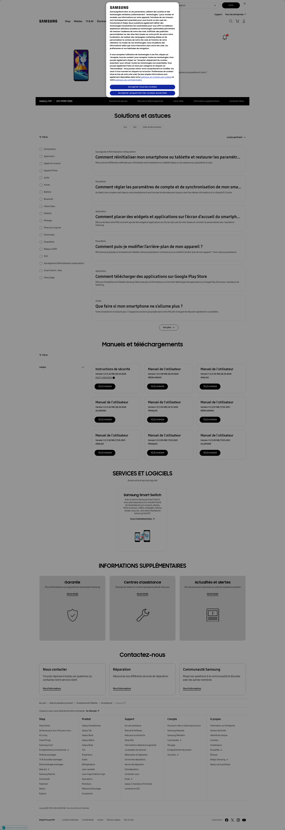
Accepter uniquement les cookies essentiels (142, 93)
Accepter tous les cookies (142, 87)
